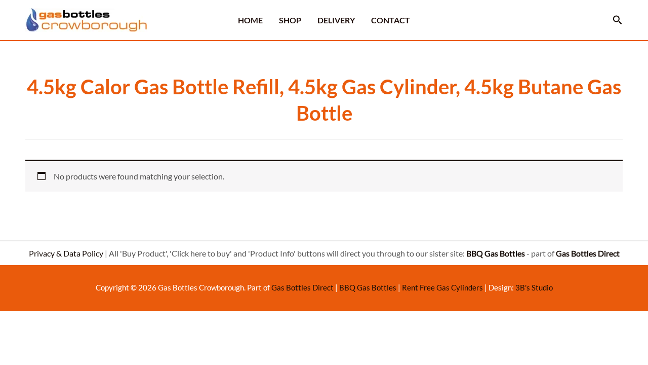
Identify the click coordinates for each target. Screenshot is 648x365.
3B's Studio (534, 287)
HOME (250, 20)
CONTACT (390, 20)
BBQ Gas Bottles (367, 287)
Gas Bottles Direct (302, 287)
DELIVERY (336, 20)
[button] (618, 20)
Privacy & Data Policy (66, 253)
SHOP (290, 20)
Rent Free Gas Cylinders (442, 287)
